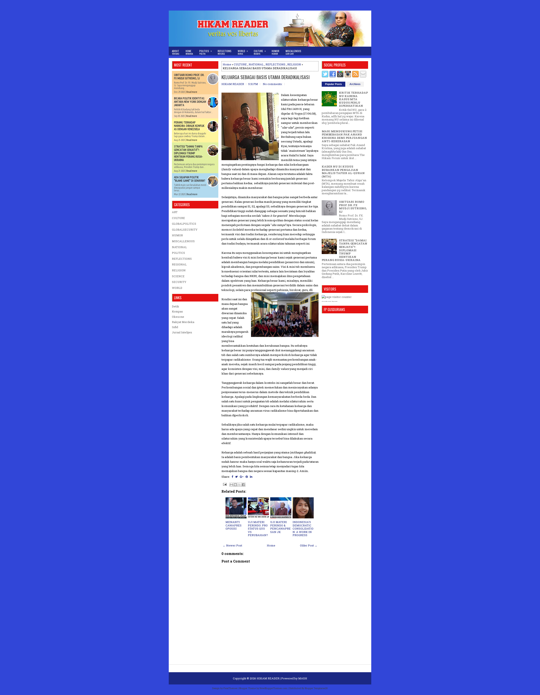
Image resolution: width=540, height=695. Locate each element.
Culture (260, 52)
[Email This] (231, 485)
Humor (275, 52)
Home (189, 52)
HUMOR (177, 235)
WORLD (177, 288)
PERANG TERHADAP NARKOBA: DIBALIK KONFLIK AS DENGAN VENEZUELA (189, 126)
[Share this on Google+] (241, 477)
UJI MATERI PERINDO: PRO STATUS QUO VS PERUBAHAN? (258, 528)
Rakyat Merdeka (183, 322)
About (175, 52)
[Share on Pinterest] (246, 477)
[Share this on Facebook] (232, 477)
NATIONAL (256, 64)
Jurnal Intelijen (182, 332)
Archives (355, 84)
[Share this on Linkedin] (251, 477)
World (243, 52)
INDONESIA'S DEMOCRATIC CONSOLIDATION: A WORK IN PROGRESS (303, 528)
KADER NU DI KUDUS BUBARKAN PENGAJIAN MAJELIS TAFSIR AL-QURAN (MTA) (343, 171)
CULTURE (240, 64)
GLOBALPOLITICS (184, 224)
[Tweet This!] (236, 477)
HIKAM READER (268, 678)
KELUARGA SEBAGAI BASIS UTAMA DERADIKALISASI (265, 77)
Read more (191, 92)
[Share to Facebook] (243, 485)
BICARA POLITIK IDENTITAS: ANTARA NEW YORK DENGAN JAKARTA (190, 102)
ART (175, 212)
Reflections (224, 52)
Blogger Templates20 (316, 688)
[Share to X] (239, 485)
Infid (175, 327)
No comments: (272, 84)
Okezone (178, 317)
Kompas (177, 311)
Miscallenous (293, 52)
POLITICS (178, 253)
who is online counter (326, 301)
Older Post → (308, 545)
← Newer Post (232, 545)
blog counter (335, 301)
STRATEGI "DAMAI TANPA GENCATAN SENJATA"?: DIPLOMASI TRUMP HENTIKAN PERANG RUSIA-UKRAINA (188, 153)
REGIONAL (179, 264)
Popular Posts (333, 84)
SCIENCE (178, 276)
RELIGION (294, 64)
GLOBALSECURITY (184, 229)
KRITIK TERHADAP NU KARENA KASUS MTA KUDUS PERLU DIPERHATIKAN (353, 99)
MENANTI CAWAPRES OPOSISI (233, 525)
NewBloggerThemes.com (273, 688)
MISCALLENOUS (183, 241)
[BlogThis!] (235, 485)
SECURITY (179, 282)
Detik (175, 306)
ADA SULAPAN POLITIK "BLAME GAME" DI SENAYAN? (189, 179)
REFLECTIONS (275, 64)
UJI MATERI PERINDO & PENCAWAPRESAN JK (280, 527)
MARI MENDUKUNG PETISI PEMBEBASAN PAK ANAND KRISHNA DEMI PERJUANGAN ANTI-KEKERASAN (344, 136)
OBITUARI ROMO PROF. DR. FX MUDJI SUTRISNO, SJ (189, 76)
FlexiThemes (230, 688)
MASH (302, 678)
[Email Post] (224, 484)
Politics (205, 52)
